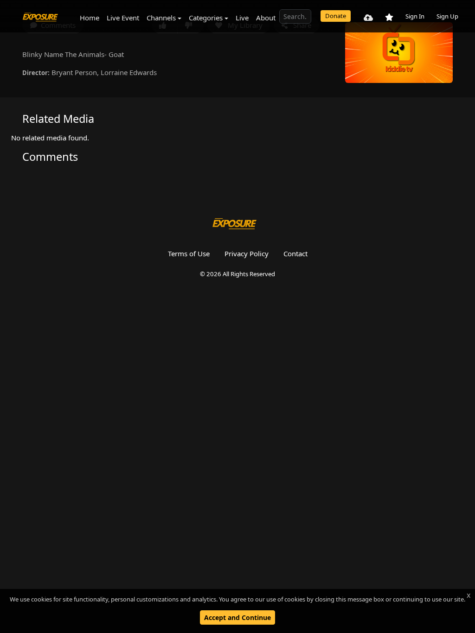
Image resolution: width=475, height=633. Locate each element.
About (266, 17)
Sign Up (447, 16)
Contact (295, 253)
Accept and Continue (237, 617)
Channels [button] (161, 17)
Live (242, 17)
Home (89, 17)
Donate (335, 16)
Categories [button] (206, 17)
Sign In (414, 16)
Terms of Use (189, 253)
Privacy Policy (247, 253)
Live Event (123, 17)
